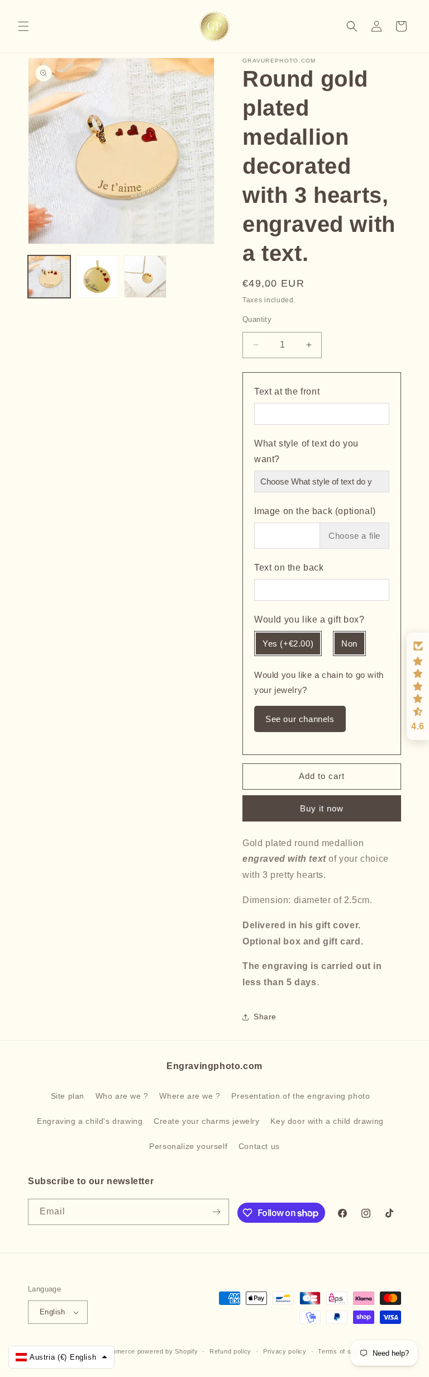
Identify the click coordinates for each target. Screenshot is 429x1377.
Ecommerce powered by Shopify (148, 1351)
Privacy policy (285, 1351)
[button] (23, 26)
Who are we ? (122, 1095)
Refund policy (230, 1351)
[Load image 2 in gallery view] (97, 276)
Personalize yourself (188, 1146)
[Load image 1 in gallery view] (49, 276)
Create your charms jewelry (207, 1121)
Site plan (67, 1095)
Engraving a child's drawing (89, 1121)
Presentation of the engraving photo (300, 1095)
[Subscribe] (216, 1212)
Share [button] (265, 1016)
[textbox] (321, 453)
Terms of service (344, 1351)
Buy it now (322, 808)
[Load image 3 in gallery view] (145, 276)
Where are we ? (189, 1095)
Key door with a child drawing (326, 1121)
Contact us (259, 1146)
